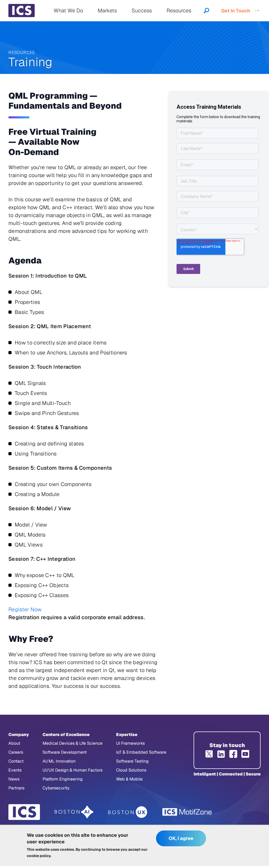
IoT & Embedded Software (141, 752)
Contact (16, 761)
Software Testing (132, 761)
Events (15, 770)
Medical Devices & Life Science (72, 743)
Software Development (65, 752)
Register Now (25, 609)
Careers (15, 752)
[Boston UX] (127, 812)
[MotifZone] (187, 812)
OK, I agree (181, 838)
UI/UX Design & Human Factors (72, 770)
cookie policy (38, 855)
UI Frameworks (130, 743)
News (13, 779)
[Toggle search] (206, 10)
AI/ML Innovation (59, 761)
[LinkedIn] (221, 754)
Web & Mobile (129, 779)
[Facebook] (233, 754)
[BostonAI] (74, 812)
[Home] (21, 10)
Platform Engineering (63, 779)
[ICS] (24, 812)
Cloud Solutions (131, 770)
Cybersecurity (56, 788)
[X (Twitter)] (209, 754)
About (14, 743)
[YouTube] (245, 754)
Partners (16, 788)
